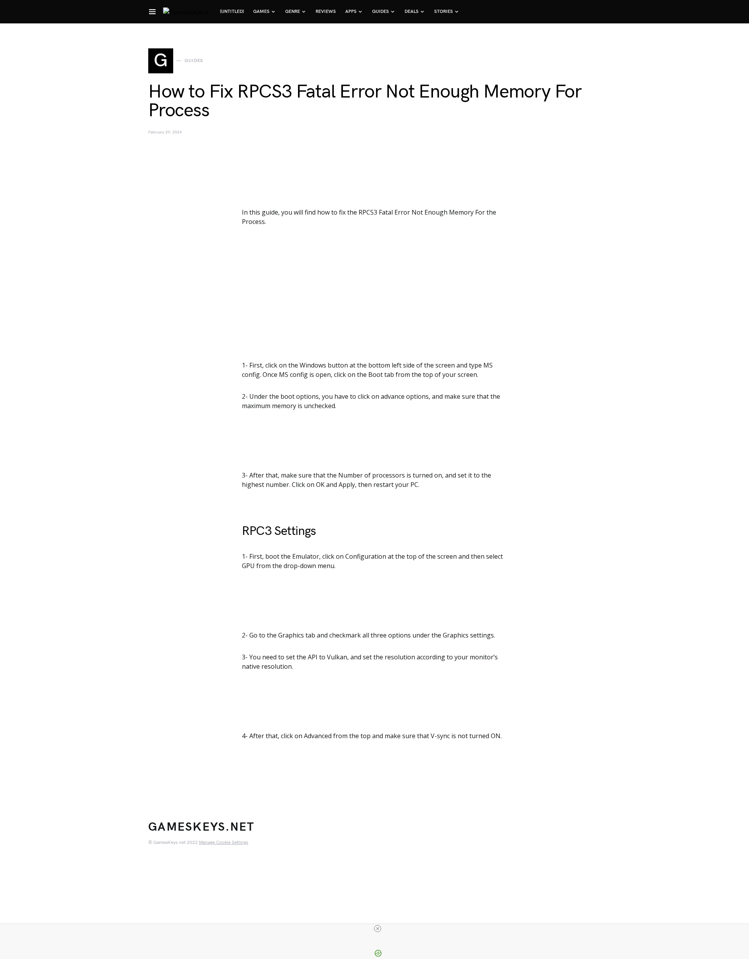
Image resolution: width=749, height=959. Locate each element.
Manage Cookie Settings (223, 842)
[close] (377, 928)
